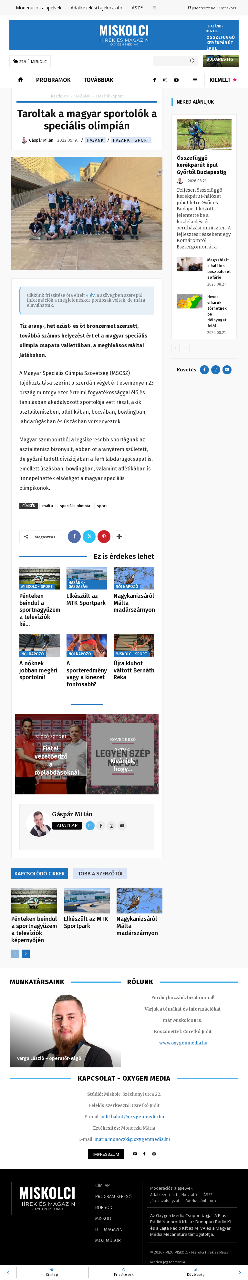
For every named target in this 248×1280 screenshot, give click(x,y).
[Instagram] (165, 80)
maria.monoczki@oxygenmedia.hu (132, 1139)
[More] (119, 536)
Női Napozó (127, 586)
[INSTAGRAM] (154, 1154)
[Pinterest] (104, 536)
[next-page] (26, 954)
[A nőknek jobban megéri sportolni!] (39, 645)
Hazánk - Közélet (215, 29)
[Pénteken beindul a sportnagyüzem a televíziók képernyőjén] (39, 578)
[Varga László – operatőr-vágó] (65, 1030)
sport (102, 506)
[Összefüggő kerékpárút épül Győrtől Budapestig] (204, 134)
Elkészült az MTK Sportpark (86, 599)
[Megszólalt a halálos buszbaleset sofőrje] (189, 264)
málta (47, 506)
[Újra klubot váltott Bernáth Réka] (134, 645)
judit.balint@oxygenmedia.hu (132, 1117)
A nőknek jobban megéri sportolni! (38, 670)
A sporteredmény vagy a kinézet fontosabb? (87, 674)
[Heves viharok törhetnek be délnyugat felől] (189, 301)
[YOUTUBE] (134, 1154)
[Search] (192, 61)
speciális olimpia (75, 506)
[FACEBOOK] (144, 1154)
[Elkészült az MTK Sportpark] (87, 578)
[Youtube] (176, 80)
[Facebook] (154, 80)
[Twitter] (89, 536)
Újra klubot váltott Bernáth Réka (134, 670)
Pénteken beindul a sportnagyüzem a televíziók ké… (39, 609)
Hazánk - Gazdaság (78, 584)
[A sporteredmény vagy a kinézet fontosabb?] (87, 645)
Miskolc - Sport (37, 586)
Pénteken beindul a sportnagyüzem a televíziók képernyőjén (34, 929)
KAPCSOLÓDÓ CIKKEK (40, 874)
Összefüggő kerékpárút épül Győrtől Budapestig (201, 165)
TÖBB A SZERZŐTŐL (101, 874)
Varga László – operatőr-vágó (49, 1058)
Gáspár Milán (72, 814)
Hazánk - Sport (131, 140)
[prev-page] (15, 954)
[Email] (90, 825)
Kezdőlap (59, 96)
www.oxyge (171, 1043)
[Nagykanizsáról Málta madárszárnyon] (134, 578)
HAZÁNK (82, 96)
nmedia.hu (195, 1043)
